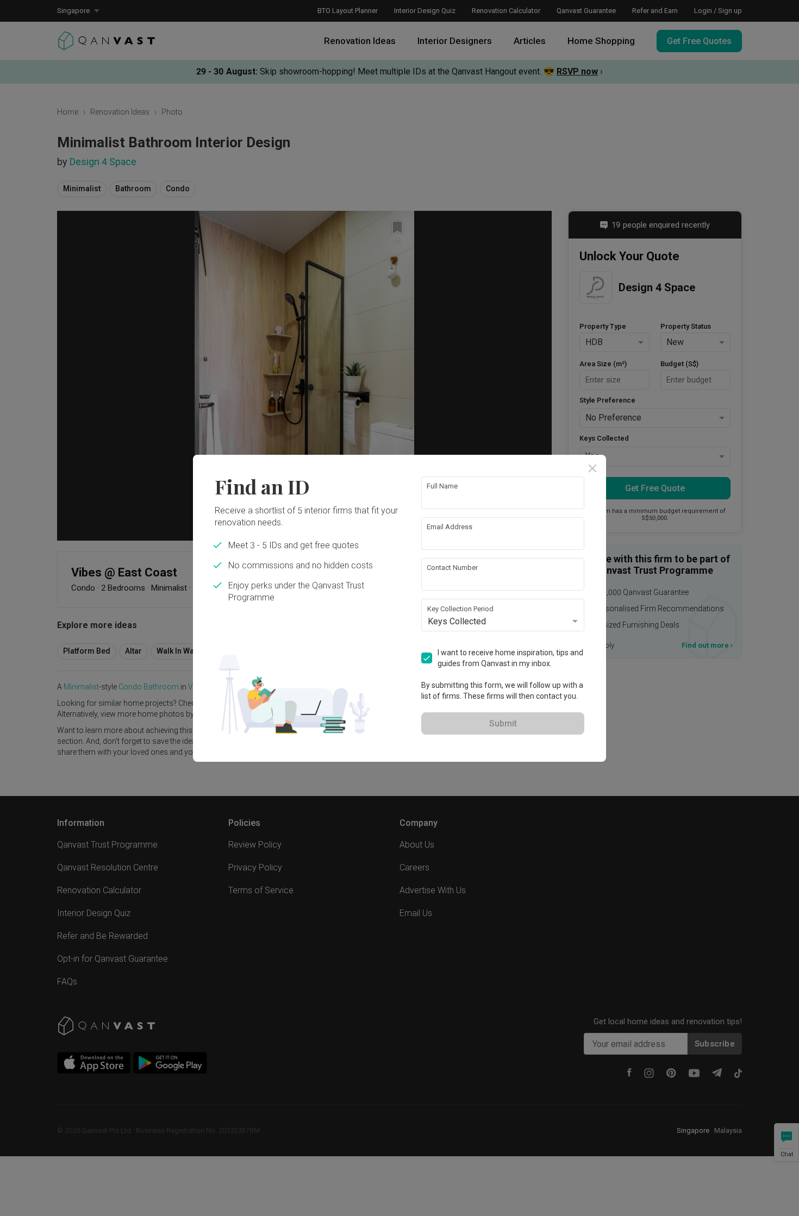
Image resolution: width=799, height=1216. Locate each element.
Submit (503, 723)
